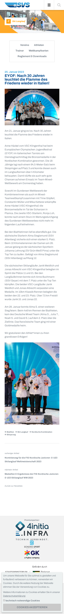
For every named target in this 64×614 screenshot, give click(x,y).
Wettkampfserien (38, 50)
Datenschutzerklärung (14, 596)
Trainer (20, 50)
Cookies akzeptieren (32, 607)
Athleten (39, 45)
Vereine (24, 45)
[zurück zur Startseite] (17, 6)
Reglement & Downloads (32, 56)
